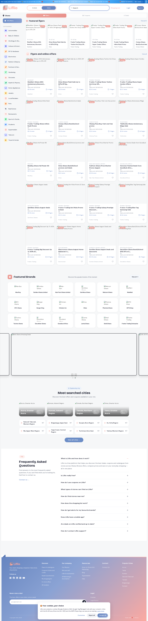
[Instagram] (10, 577)
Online (49, 8)
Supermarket (86, 576)
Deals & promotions (48, 576)
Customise (81, 615)
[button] (73, 378)
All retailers (45, 585)
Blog (83, 572)
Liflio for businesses (68, 573)
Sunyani (124, 586)
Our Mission (65, 567)
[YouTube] (24, 577)
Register (140, 8)
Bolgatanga (126, 583)
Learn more (100, 611)
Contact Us (106, 567)
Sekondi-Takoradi (128, 577)
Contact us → (24, 480)
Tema (124, 570)
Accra (124, 567)
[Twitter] (20, 577)
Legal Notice (94, 600)
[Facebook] (14, 577)
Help (83, 579)
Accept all (102, 615)
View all (143, 21)
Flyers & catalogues (48, 567)
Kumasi (124, 573)
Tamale (124, 580)
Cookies (93, 597)
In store (34, 8)
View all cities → (74, 440)
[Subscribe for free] (84, 602)
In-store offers (46, 582)
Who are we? (66, 570)
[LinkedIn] (17, 577)
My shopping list (47, 579)
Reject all (92, 615)
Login (128, 8)
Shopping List (115, 8)
